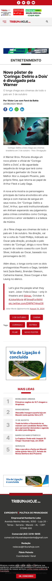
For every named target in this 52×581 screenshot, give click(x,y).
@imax (27, 295)
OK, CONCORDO (26, 576)
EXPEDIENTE (11, 512)
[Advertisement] (26, 37)
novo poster (31, 332)
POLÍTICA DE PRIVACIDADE (33, 512)
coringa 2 (17, 325)
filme (15, 332)
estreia (33, 325)
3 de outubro (19, 317)
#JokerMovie (16, 299)
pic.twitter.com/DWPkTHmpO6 (26, 303)
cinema (36, 317)
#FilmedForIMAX (33, 299)
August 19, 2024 (37, 309)
